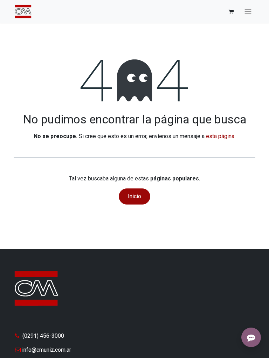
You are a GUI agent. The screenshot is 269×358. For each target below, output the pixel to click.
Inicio (134, 196)
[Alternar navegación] (248, 11)
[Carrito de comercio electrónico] (231, 12)
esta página (220, 136)
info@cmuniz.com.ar (46, 349)
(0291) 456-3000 (43, 335)
